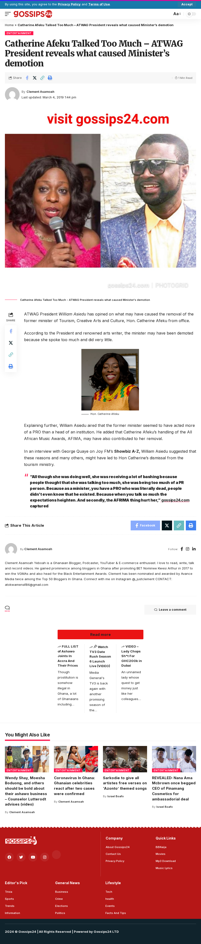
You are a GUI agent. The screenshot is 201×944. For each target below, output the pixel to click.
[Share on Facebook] (27, 78)
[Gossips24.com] (32, 14)
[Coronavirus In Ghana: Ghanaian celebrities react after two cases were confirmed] (76, 759)
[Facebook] (182, 549)
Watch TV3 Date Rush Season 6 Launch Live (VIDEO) (100, 656)
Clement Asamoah (40, 92)
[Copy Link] (42, 78)
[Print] (49, 78)
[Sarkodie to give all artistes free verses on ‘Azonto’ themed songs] (125, 759)
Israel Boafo (115, 796)
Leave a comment (172, 609)
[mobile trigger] (9, 14)
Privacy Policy (69, 4)
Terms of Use (99, 4)
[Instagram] (187, 549)
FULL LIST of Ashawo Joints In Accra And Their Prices (68, 655)
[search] (167, 13)
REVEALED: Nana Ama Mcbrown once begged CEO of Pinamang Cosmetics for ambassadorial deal (174, 788)
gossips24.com (175, 500)
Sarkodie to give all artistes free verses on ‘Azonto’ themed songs (125, 783)
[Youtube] (32, 857)
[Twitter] (21, 857)
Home (9, 25)
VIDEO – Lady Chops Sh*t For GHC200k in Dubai (131, 655)
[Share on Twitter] (34, 78)
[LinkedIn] (194, 549)
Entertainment (19, 33)
